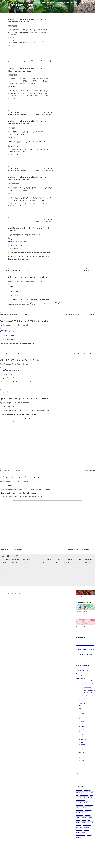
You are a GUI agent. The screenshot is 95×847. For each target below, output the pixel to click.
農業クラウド (79, 830)
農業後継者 (86, 830)
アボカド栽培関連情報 (80, 744)
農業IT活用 (78, 825)
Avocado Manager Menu (81, 678)
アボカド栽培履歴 (79, 734)
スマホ (89, 807)
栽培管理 (77, 765)
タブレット (87, 815)
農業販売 (89, 835)
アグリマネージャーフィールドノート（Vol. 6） (36, 561)
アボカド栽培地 (79, 731)
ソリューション (79, 815)
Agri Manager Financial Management (84, 654)
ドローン (78, 817)
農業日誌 (78, 832)
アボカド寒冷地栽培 (80, 713)
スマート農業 (88, 810)
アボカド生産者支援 (80, 752)
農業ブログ (78, 770)
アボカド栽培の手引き (80, 723)
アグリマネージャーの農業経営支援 (83, 687)
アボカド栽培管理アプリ (81, 739)
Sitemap (84, 2)
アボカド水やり (79, 747)
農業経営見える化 (79, 775)
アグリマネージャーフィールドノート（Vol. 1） (5, 561)
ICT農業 (91, 792)
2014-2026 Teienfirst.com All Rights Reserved (18, 593)
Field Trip (78, 792)
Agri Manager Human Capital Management (85, 649)
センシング (84, 812)
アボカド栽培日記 (79, 736)
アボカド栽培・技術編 (20, 4)
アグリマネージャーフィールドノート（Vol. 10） (28, 277)
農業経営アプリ (79, 773)
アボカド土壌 (78, 710)
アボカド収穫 (78, 705)
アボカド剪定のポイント (81, 703)
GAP (83, 792)
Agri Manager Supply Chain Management (85, 651)
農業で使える (79, 827)
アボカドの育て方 (79, 700)
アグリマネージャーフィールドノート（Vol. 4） (26, 561)
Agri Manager (79, 662)
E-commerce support (64, 2)
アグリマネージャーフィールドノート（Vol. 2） (16, 561)
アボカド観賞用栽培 (80, 760)
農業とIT (77, 768)
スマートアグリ (79, 810)
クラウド (84, 807)
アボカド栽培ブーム (80, 729)
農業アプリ (86, 827)
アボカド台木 (79, 797)
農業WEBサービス (87, 825)
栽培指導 (84, 820)
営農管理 (90, 817)
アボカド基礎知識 (88, 797)
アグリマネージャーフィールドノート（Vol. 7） (57, 561)
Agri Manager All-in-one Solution (83, 665)
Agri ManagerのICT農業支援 (82, 673)
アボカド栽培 (78, 716)
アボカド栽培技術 (89, 805)
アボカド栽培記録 (79, 742)
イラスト (78, 807)
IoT (77, 795)
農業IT (83, 822)
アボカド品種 (78, 708)
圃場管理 (78, 820)
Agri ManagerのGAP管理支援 (82, 670)
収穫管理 (84, 817)
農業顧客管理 (79, 837)
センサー (78, 812)
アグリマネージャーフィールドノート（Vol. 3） (89, 561)
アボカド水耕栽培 (79, 749)
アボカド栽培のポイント (81, 721)
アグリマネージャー (84, 795)
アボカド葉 (78, 757)
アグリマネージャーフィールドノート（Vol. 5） (78, 561)
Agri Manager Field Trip (81, 667)
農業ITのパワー (90, 822)
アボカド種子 (78, 755)
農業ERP (78, 822)
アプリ (91, 795)
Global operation (75, 2)
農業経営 (84, 832)
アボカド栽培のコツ (80, 800)
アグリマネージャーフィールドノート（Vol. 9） (5, 575)
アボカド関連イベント (80, 762)
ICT (87, 792)
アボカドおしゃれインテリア (82, 698)
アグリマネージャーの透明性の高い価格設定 (85, 690)
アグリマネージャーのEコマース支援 (84, 680)
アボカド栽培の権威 (80, 726)
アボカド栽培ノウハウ (80, 718)
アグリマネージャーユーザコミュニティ (84, 695)
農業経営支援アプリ (80, 835)
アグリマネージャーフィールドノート (47, 561)
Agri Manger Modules (80, 675)
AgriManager (87, 790)
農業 (89, 820)
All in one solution (51, 2)
